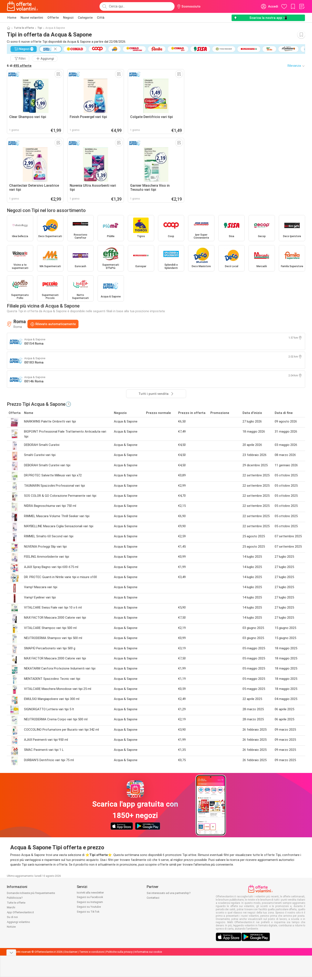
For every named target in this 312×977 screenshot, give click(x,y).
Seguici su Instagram (90, 902)
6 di (19, 66)
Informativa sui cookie (148, 951)
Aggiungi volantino (18, 922)
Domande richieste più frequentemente (31, 893)
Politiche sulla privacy (119, 951)
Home (11, 18)
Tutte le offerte (24, 27)
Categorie (85, 18)
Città (100, 18)
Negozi (68, 18)
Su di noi (12, 917)
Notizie (11, 926)
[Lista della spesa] (301, 6)
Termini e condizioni (91, 951)
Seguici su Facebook (90, 897)
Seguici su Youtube (89, 906)
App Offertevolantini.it (20, 912)
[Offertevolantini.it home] (22, 6)
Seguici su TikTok (88, 911)
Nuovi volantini (32, 18)
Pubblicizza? (15, 897)
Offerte (53, 18)
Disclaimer (70, 951)
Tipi (39, 27)
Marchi (11, 907)
